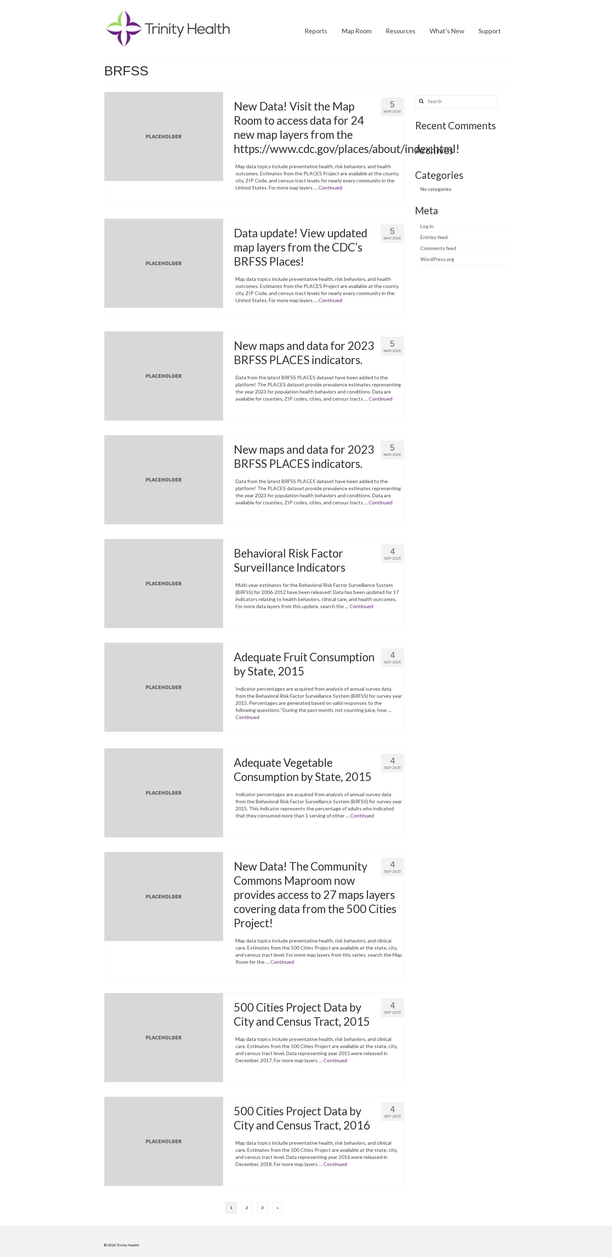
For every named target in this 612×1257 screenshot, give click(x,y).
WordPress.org (437, 259)
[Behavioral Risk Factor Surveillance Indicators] (163, 583)
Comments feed (438, 248)
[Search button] (420, 101)
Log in (427, 226)
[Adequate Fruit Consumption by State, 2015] (163, 687)
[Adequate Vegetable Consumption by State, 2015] (163, 792)
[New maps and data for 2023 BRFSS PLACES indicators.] (163, 375)
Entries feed (434, 237)
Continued (330, 188)
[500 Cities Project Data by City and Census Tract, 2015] (163, 1037)
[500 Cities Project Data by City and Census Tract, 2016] (163, 1141)
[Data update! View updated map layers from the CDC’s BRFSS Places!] (163, 263)
